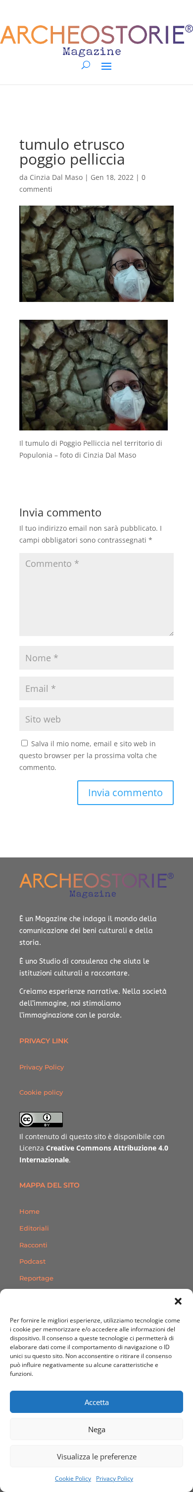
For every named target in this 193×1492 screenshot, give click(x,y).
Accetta (97, 1402)
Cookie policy (41, 1092)
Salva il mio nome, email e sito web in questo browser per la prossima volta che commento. (88, 755)
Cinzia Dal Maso (56, 177)
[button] (178, 1301)
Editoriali (34, 1228)
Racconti (33, 1245)
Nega (96, 1429)
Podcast (32, 1261)
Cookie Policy (73, 1478)
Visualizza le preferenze (97, 1456)
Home (29, 1211)
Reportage (36, 1278)
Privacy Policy (114, 1478)
